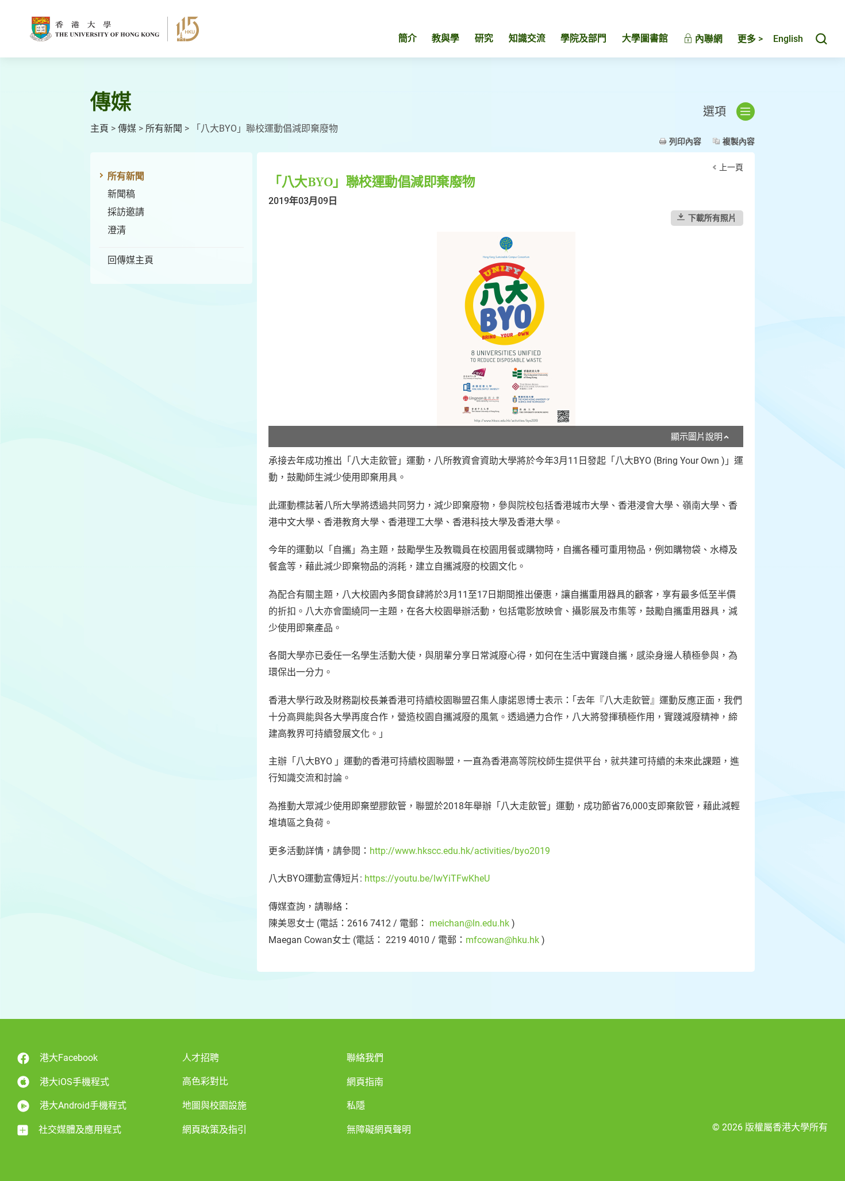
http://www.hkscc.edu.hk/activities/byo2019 (460, 850)
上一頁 (731, 167)
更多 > (750, 38)
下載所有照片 (712, 217)
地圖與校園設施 (214, 1105)
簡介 (407, 38)
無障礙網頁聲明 (379, 1129)
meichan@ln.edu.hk (469, 923)
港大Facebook (69, 1057)
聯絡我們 (365, 1057)
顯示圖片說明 (697, 437)
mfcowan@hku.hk (502, 939)
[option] (505, 339)
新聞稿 (121, 194)
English (788, 38)
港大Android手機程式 (83, 1105)
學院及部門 (583, 38)
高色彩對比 (205, 1081)
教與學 (445, 38)
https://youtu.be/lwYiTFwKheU (427, 878)
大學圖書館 (645, 38)
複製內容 (739, 141)
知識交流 (527, 38)
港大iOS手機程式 (74, 1081)
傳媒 (127, 128)
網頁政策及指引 (214, 1129)
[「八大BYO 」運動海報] (506, 329)
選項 (714, 111)
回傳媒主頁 (130, 260)
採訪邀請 (125, 211)
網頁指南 (365, 1081)
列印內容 (685, 141)
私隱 (356, 1105)
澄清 (116, 230)
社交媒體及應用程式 (80, 1129)
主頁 (99, 128)
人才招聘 (200, 1057)
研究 (484, 38)
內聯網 (708, 38)
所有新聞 (163, 128)
